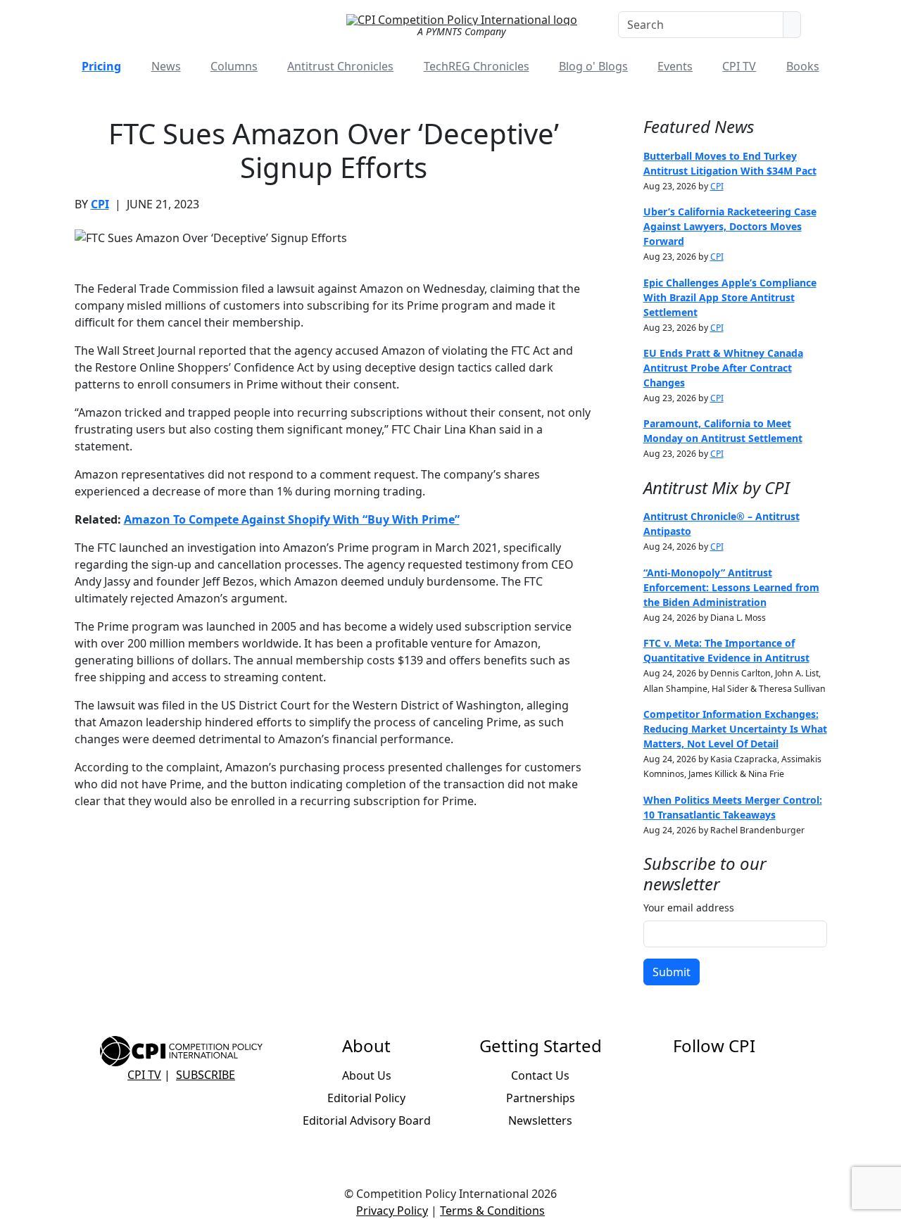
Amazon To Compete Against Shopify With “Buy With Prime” (292, 519)
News (166, 66)
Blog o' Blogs (593, 66)
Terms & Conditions (492, 1210)
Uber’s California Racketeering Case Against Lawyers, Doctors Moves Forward (730, 226)
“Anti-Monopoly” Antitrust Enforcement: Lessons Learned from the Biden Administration (731, 587)
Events (675, 66)
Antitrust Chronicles (340, 66)
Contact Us (540, 1075)
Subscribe (205, 1074)
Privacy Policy (392, 1210)
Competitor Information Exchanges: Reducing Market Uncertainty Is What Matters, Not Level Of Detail (735, 728)
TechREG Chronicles (476, 66)
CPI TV (739, 66)
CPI (100, 204)
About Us (366, 1075)
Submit (672, 972)
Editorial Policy (366, 1098)
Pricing (101, 66)
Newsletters (540, 1120)
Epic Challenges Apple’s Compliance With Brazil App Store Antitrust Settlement (730, 297)
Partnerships (540, 1098)
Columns (234, 66)
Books (802, 66)
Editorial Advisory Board (367, 1120)
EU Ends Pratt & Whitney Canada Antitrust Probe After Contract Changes (723, 367)
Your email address (688, 907)
